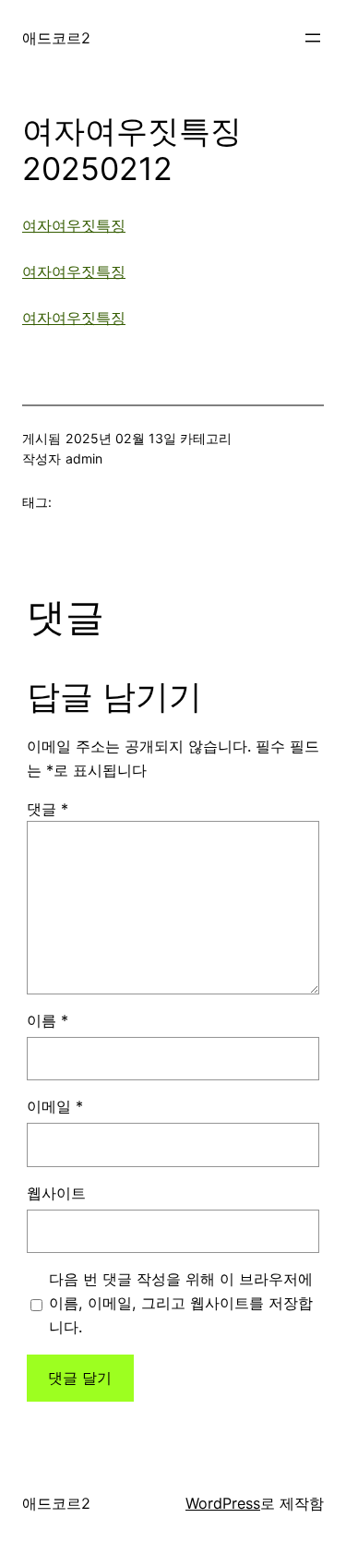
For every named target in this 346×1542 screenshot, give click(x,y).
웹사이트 (56, 1193)
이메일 (55, 1106)
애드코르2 (56, 38)
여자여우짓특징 (73, 225)
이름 (47, 1020)
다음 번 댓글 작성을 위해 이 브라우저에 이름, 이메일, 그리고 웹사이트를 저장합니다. (181, 1303)
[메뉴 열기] (313, 38)
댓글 (47, 809)
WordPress (222, 1503)
